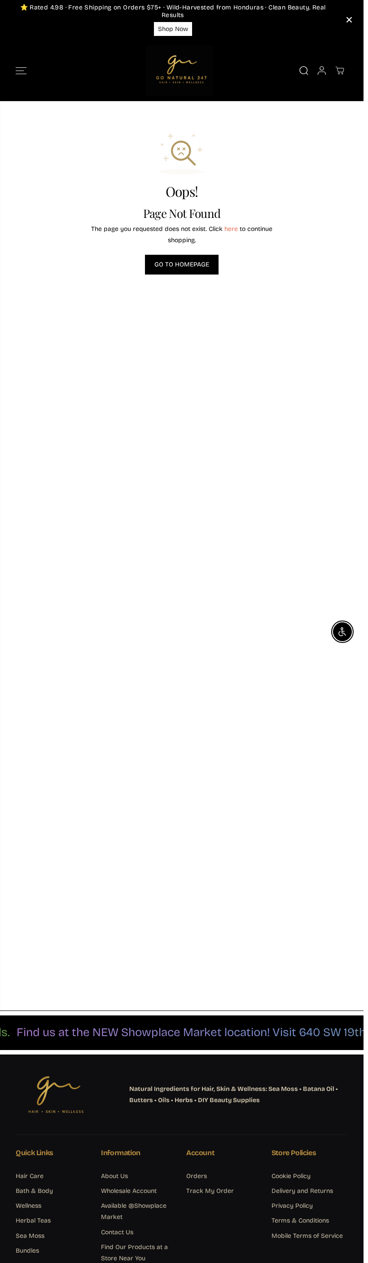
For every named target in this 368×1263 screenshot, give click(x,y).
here (231, 229)
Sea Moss (30, 1236)
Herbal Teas (33, 1220)
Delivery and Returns (302, 1191)
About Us (114, 1176)
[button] (21, 71)
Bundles (27, 1250)
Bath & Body (34, 1191)
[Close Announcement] (349, 19)
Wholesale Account (129, 1191)
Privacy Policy (292, 1206)
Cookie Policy (291, 1176)
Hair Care (30, 1176)
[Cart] (340, 70)
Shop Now (173, 29)
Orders (196, 1176)
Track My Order (210, 1191)
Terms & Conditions (300, 1220)
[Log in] (322, 70)
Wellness (28, 1206)
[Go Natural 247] (179, 70)
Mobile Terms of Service (307, 1236)
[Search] (304, 70)
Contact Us (117, 1232)
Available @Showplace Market (133, 1211)
